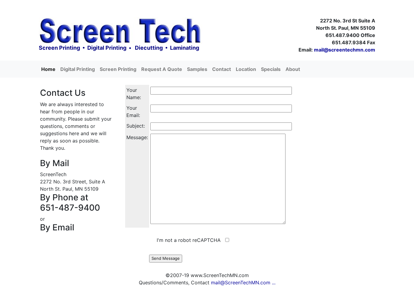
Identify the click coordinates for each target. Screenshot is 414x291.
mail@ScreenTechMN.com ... (243, 282)
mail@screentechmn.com (344, 50)
